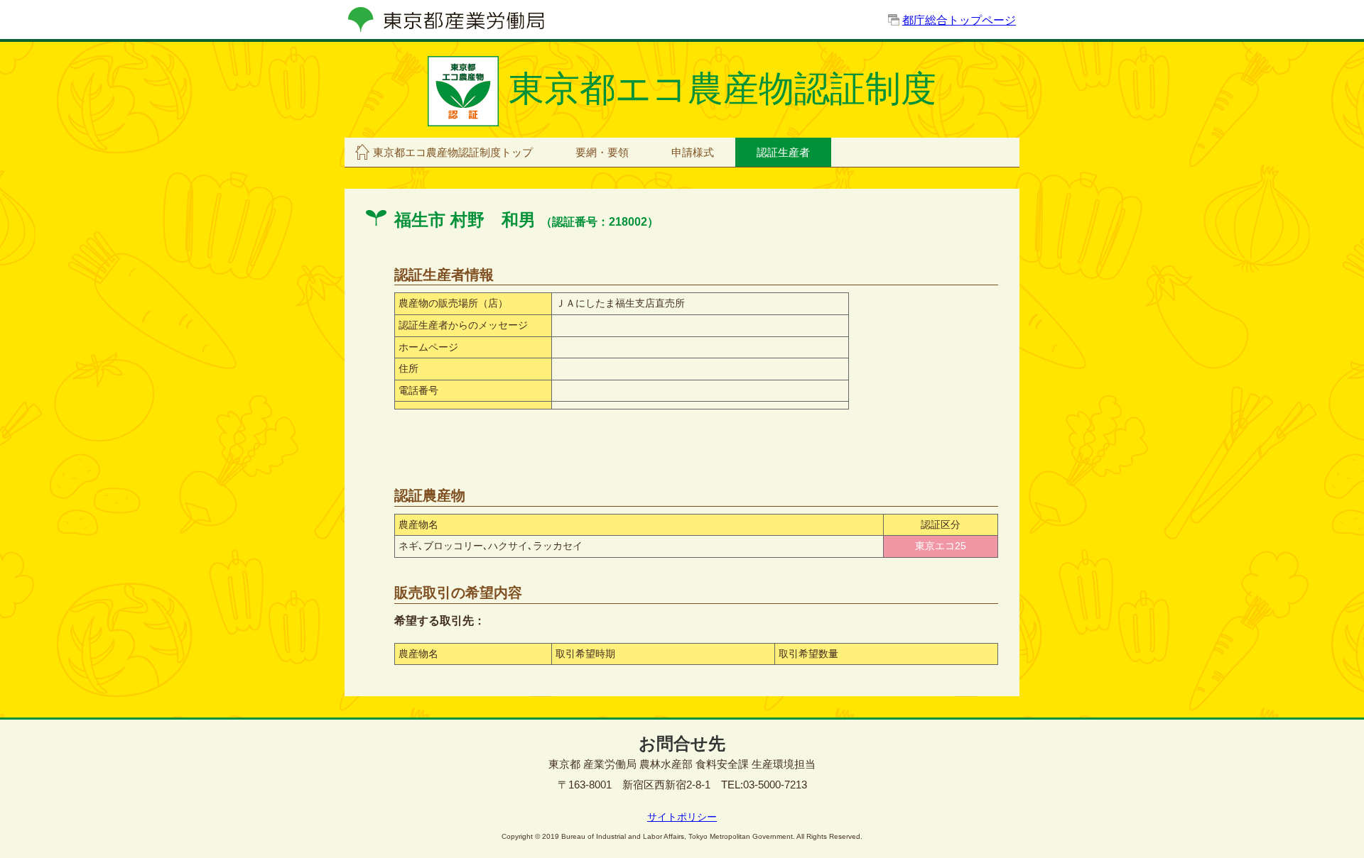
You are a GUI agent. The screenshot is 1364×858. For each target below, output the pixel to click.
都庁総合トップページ (959, 20)
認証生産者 (783, 152)
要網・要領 (602, 152)
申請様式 (692, 152)
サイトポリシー (682, 817)
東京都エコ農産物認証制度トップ (453, 152)
